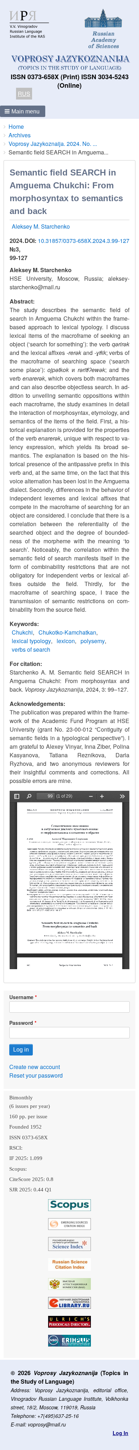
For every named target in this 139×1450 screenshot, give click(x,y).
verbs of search (31, 649)
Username (21, 997)
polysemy (93, 641)
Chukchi (22, 632)
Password (21, 1022)
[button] (22, 111)
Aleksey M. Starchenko (41, 226)
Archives (20, 135)
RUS (24, 94)
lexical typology (31, 641)
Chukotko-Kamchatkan (67, 632)
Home (16, 126)
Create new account (34, 1067)
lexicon (66, 641)
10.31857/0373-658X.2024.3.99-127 (83, 240)
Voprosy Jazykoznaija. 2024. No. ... (53, 143)
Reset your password (36, 1075)
